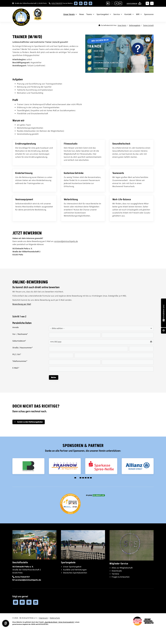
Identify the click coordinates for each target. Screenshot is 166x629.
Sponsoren (149, 14)
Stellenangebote (134, 25)
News (81, 14)
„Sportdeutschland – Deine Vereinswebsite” (59, 622)
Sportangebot (103, 14)
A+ (120, 3)
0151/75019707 (56, 3)
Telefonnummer (19, 361)
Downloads (117, 570)
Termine (115, 573)
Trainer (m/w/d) (148, 25)
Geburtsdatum (19, 340)
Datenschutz (55, 618)
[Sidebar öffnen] (152, 3)
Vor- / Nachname (20, 334)
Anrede (15, 327)
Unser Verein (69, 14)
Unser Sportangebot (72, 566)
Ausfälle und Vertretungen (75, 569)
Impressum (43, 618)
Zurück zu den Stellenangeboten (30, 422)
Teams (89, 14)
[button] (75, 477)
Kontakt (127, 14)
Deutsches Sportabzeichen (75, 572)
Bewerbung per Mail (21, 304)
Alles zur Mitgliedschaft (122, 567)
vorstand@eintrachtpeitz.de (66, 241)
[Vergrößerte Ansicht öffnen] (119, 54)
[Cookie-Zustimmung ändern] (5, 623)
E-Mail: (15, 368)
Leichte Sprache (132, 4)
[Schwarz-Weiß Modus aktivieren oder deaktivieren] (108, 3)
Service (116, 14)
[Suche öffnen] (147, 3)
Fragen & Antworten (121, 577)
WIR (137, 14)
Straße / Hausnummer (22, 347)
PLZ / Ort (16, 354)
